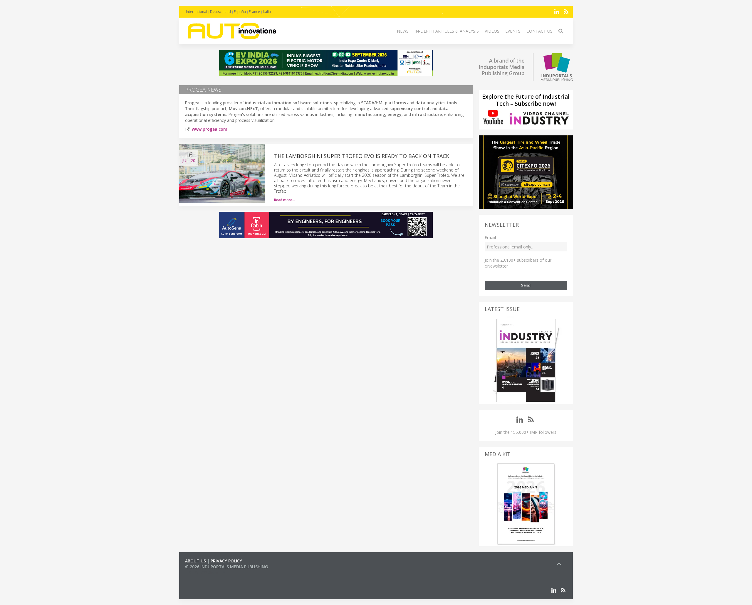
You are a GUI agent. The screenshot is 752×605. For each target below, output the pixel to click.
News (403, 31)
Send (526, 285)
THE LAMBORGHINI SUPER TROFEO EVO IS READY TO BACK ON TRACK (361, 155)
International (196, 11)
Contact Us (539, 31)
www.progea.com (209, 129)
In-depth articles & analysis (446, 31)
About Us (195, 561)
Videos (492, 31)
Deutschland (220, 11)
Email (490, 237)
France (254, 11)
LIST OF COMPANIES (205, 572)
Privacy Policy (226, 561)
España (240, 11)
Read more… (284, 199)
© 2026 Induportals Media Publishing (226, 566)
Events (513, 31)
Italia (267, 11)
